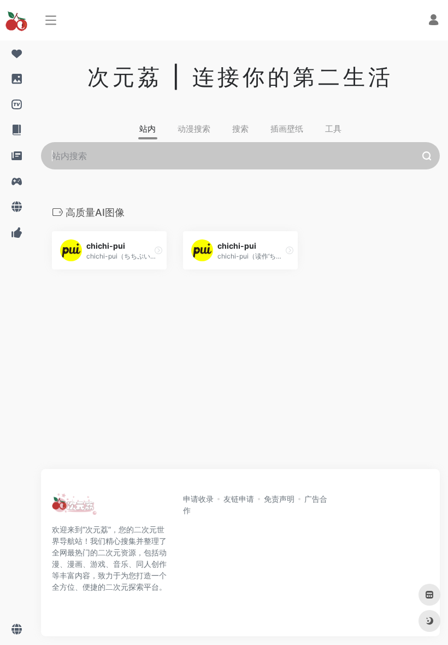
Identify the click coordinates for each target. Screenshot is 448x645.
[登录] (433, 21)
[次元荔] (74, 507)
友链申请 (238, 498)
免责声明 (279, 498)
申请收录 (198, 498)
